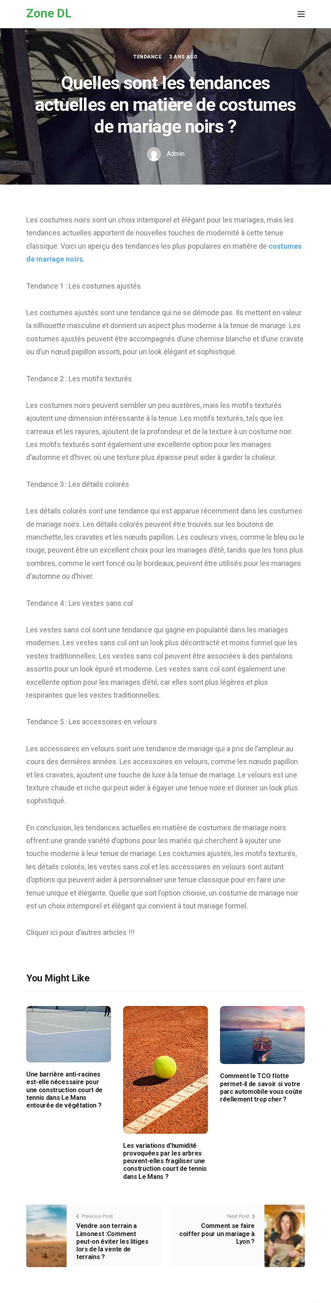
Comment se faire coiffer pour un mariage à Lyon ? (217, 1233)
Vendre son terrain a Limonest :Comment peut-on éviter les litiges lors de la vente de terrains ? (112, 1241)
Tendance (147, 57)
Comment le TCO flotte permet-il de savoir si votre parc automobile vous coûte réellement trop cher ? (261, 1087)
